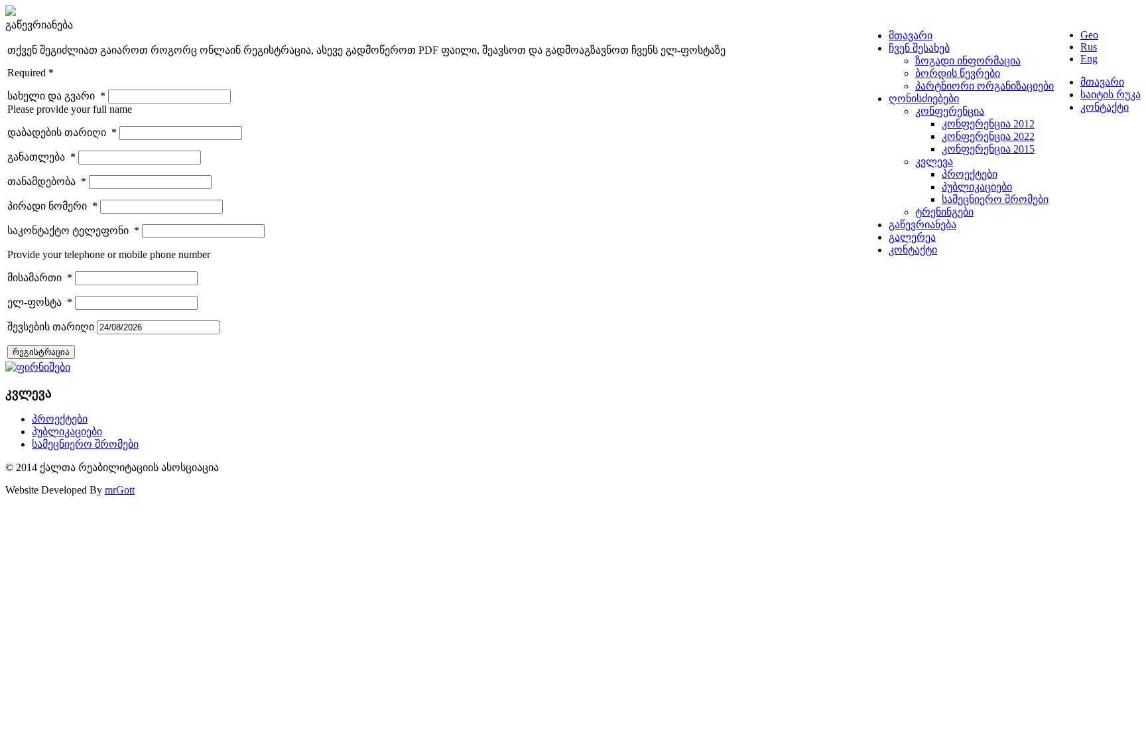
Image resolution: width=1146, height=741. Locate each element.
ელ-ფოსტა (39, 302)
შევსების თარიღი (52, 326)
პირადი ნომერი (52, 206)
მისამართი (39, 277)
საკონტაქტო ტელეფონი (73, 230)
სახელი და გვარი (56, 95)
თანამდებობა (46, 181)
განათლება (41, 157)
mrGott (120, 490)
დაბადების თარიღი (62, 132)
